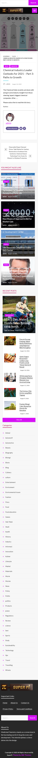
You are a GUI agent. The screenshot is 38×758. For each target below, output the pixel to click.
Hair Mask (9, 522)
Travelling (9, 665)
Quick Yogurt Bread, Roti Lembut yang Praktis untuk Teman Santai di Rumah (25, 362)
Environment (9, 487)
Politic (7, 596)
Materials (8, 571)
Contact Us (25, 703)
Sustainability (10, 645)
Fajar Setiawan (9, 330)
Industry (14, 66)
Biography (9, 453)
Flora (7, 502)
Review (8, 621)
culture (7, 477)
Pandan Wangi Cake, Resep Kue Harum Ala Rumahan (25, 407)
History (8, 537)
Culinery (8, 472)
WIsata (8, 670)
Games (7, 517)
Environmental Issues (12, 492)
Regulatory (9, 616)
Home (5, 703)
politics (8, 601)
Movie (7, 576)
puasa (7, 611)
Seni (6, 630)
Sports (7, 635)
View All (19, 420)
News (7, 586)
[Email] (20, 128)
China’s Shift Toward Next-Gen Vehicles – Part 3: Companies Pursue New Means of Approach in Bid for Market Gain (18, 217)
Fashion (8, 497)
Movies (8, 581)
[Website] (24, 128)
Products (8, 606)
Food (7, 507)
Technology (9, 650)
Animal (7, 433)
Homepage (6, 56)
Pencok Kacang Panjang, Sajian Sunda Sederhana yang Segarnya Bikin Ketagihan (26, 343)
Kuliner (7, 556)
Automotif (9, 315)
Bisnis (7, 463)
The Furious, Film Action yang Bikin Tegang (26, 393)
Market (8, 566)
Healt (7, 527)
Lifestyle (8, 561)
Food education (10, 512)
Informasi (8, 547)
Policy (7, 591)
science (8, 626)
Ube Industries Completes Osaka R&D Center (17, 248)
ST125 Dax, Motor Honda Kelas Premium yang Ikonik (18, 323)
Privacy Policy (8, 709)
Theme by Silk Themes (22, 755)
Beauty (7, 448)
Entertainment (10, 482)
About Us (14, 703)
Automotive (9, 443)
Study (7, 640)
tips (6, 655)
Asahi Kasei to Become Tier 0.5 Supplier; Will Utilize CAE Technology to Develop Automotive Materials (16, 189)
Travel (7, 660)
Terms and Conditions (24, 709)
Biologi (8, 458)
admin (8, 84)
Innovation (9, 551)
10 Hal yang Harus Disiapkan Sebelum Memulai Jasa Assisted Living (26, 379)
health (7, 532)
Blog (14, 56)
